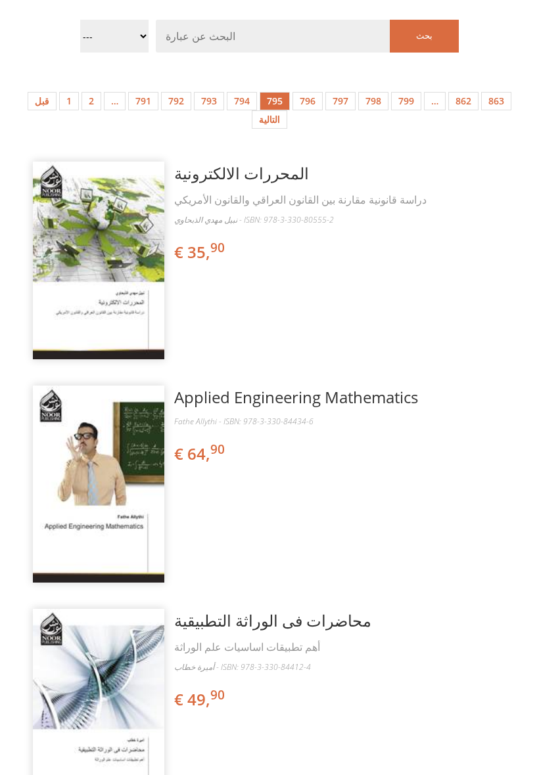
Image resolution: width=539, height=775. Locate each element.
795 (275, 101)
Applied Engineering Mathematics (296, 397)
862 (463, 101)
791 (143, 101)
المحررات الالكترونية (241, 173)
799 (406, 101)
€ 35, (199, 252)
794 (242, 101)
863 (496, 101)
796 (308, 101)
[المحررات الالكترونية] (98, 260)
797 (340, 101)
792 (176, 101)
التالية (269, 119)
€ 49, (199, 699)
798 (373, 101)
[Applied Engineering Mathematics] (98, 484)
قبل (42, 101)
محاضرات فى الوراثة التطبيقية (272, 620)
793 (209, 101)
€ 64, (199, 453)
